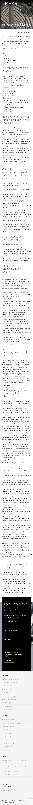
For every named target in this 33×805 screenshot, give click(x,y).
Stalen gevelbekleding (9, 740)
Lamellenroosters (7, 706)
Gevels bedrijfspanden (9, 696)
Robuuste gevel (7, 730)
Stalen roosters (7, 746)
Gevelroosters (6, 693)
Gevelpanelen (6, 689)
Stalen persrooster (8, 726)
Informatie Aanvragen (23, 32)
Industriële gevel (7, 703)
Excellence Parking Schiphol (11, 771)
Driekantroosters (7, 686)
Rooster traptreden (8, 733)
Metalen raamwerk (8, 720)
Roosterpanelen (7, 736)
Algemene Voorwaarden (8, 802)
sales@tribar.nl (7, 793)
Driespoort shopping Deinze (11, 775)
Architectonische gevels (10, 682)
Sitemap (14, 800)
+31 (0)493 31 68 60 (9, 790)
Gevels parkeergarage (9, 699)
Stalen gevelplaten (8, 743)
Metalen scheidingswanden (11, 723)
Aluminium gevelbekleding (10, 679)
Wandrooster (6, 750)
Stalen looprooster (8, 709)
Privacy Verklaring (20, 800)
